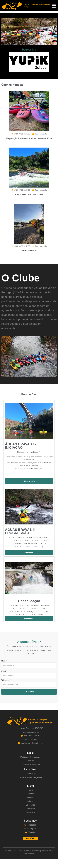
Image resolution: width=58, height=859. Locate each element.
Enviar (30, 692)
